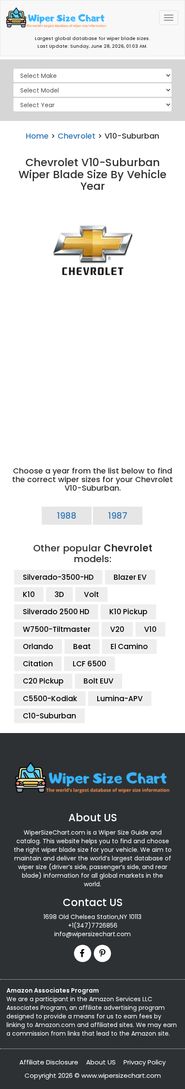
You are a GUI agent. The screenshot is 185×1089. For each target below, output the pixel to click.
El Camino (129, 646)
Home (37, 135)
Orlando (38, 646)
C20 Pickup (43, 681)
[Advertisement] (92, 369)
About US (101, 1062)
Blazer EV (130, 577)
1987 (117, 516)
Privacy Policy (144, 1062)
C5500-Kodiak (50, 698)
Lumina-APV (120, 698)
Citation (38, 664)
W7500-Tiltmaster (56, 629)
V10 (150, 629)
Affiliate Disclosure (48, 1062)
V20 (117, 629)
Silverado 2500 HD (56, 611)
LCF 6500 (89, 664)
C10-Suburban (49, 716)
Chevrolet (77, 135)
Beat (82, 646)
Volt (91, 594)
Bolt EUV (98, 681)
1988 (67, 516)
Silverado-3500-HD (58, 577)
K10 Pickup (128, 611)
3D (59, 594)
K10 (29, 594)
